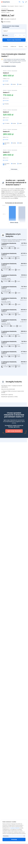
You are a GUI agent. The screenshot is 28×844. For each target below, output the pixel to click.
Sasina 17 (6, 92)
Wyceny (21, 46)
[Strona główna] (5, 1)
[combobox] (14, 31)
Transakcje (5, 46)
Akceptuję (14, 839)
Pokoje (6, 35)
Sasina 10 (6, 131)
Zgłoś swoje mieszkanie (14, 431)
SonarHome (3, 6)
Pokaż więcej (14, 169)
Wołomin (16, 6)
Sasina (20, 6)
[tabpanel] (14, 119)
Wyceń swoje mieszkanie (14, 40)
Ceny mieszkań (10, 6)
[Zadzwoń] (23, 1)
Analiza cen (13, 46)
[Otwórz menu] (26, 2)
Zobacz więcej (14, 222)
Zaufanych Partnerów (14, 828)
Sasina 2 (6, 73)
